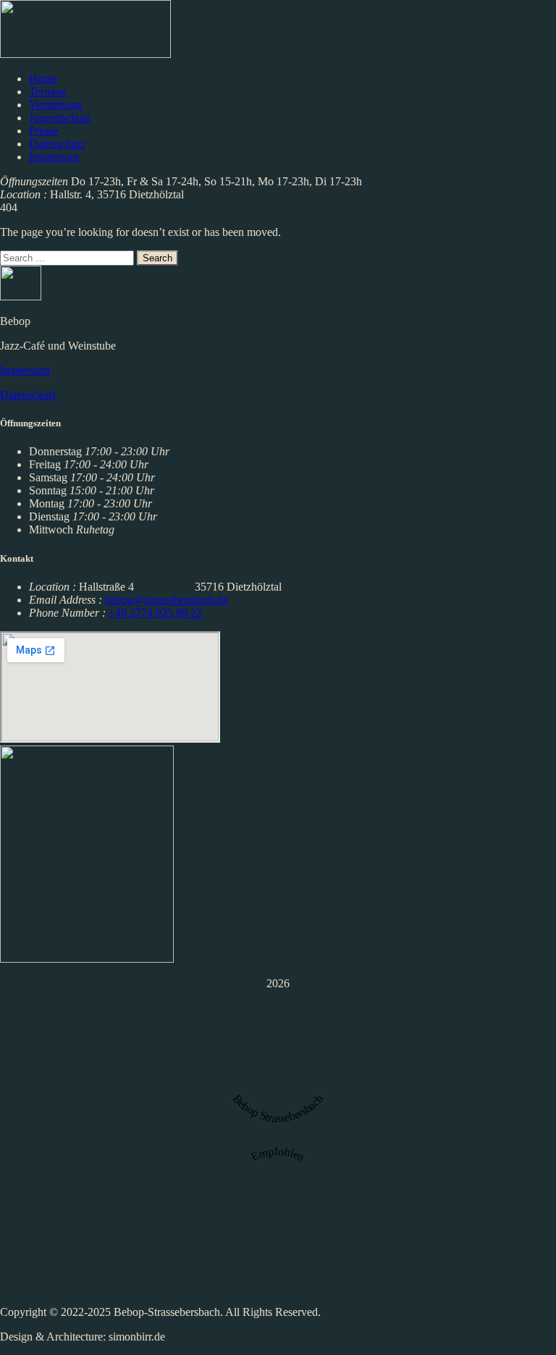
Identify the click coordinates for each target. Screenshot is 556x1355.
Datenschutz (57, 144)
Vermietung (55, 104)
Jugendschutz (59, 117)
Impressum (54, 157)
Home (43, 78)
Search (157, 258)
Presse (43, 130)
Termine (48, 91)
